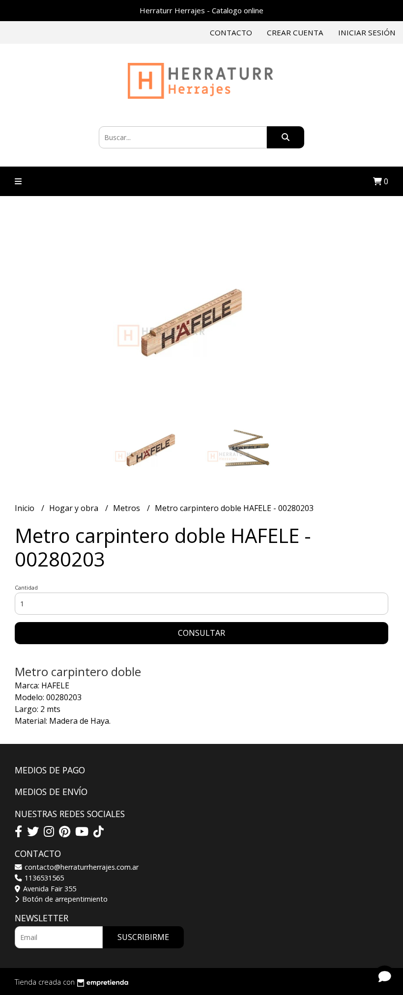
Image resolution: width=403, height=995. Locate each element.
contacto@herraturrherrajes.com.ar (81, 867)
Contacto (231, 32)
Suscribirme (143, 937)
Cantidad (26, 587)
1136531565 (43, 877)
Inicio (25, 508)
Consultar (201, 632)
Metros (127, 508)
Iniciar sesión (367, 32)
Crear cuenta (295, 32)
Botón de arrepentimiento (64, 899)
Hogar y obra (74, 508)
